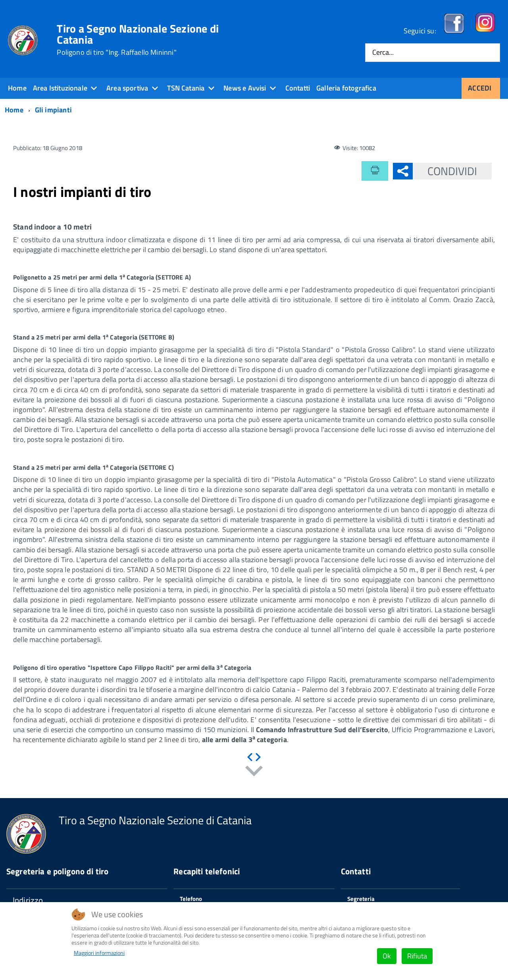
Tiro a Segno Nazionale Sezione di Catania (138, 39)
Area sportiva (127, 88)
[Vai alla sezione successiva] (254, 772)
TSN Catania (185, 88)
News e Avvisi (244, 88)
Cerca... (383, 52)
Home (17, 88)
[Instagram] (485, 30)
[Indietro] (250, 757)
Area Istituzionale (60, 88)
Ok (387, 956)
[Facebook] (454, 30)
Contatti (297, 88)
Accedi (479, 88)
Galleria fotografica (346, 88)
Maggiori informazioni (99, 953)
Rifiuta (417, 956)
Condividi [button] (452, 170)
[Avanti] (258, 757)
